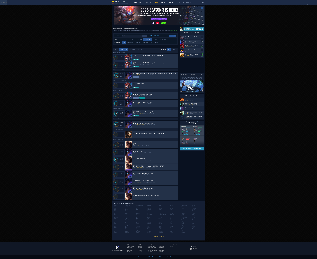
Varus (182, 222)
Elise (126, 216)
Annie (115, 216)
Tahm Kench (184, 205)
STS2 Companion (163, 251)
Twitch (182, 218)
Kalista (137, 222)
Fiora (126, 221)
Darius (126, 209)
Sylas (171, 231)
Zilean (193, 226)
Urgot (182, 221)
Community (171, 2)
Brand (115, 227)
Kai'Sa (137, 221)
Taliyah (182, 207)
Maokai (149, 223)
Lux (148, 219)
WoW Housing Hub (152, 250)
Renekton (160, 232)
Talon (182, 208)
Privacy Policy (148, 256)
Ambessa (116, 212)
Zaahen (194, 219)
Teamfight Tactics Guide (158, 236)
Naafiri (148, 232)
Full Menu (186, 2)
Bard (115, 223)
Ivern (137, 210)
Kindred (149, 205)
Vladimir (183, 232)
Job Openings (162, 256)
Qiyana (160, 223)
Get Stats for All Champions (192, 149)
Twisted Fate (184, 217)
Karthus (138, 225)
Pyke (159, 222)
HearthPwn (161, 247)
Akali (115, 208)
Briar (115, 230)
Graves (126, 230)
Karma (137, 223)
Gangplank (127, 225)
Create (135, 2)
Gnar (126, 227)
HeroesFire (140, 251)
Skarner (171, 225)
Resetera (140, 247)
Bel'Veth (115, 225)
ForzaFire (140, 250)
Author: (163, 49)
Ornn (159, 218)
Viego (182, 230)
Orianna (160, 217)
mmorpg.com (162, 244)
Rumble (171, 208)
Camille (115, 232)
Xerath (193, 210)
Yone (193, 214)
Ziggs (193, 225)
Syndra (171, 232)
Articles (179, 256)
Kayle (137, 228)
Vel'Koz (182, 226)
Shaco (171, 217)
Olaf (159, 216)
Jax (136, 214)
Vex (182, 227)
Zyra (193, 228)
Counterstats (130, 249)
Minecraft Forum (152, 247)
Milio (148, 227)
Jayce (137, 216)
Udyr (182, 219)
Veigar (182, 225)
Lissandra (149, 214)
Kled (148, 207)
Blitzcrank (116, 226)
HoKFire (171, 246)
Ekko (126, 214)
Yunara (193, 217)
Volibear (194, 205)
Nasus (159, 207)
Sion (171, 222)
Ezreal (126, 218)
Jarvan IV (138, 213)
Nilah (159, 212)
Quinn (159, 225)
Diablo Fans (162, 249)
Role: (115, 39)
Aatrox (115, 205)
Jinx (137, 218)
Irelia (137, 209)
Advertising (154, 256)
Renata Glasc (161, 231)
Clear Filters (172, 35)
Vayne (182, 223)
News (178, 2)
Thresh (182, 212)
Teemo (182, 210)
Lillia (148, 213)
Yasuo (193, 213)
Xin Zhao (194, 212)
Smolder (172, 226)
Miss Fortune (150, 228)
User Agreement (139, 256)
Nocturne (160, 213)
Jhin (137, 217)
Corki (126, 208)
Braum (115, 228)
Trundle (183, 214)
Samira (171, 210)
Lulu (148, 218)
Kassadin (138, 226)
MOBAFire (129, 244)
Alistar (115, 210)
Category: (117, 42)
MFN (4, 2)
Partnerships (169, 256)
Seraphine (172, 214)
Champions (148, 2)
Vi (181, 228)
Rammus (160, 227)
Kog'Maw (149, 208)
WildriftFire (129, 250)
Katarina (138, 227)
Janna (137, 212)
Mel (148, 226)
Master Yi (149, 225)
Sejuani (171, 212)
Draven (126, 213)
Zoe (193, 227)
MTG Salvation (151, 246)
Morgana (149, 231)
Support (175, 256)
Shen (171, 218)
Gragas (126, 228)
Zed (193, 222)
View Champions (153, 35)
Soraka (171, 228)
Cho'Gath (127, 207)
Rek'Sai (160, 228)
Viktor (182, 231)
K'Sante (138, 219)
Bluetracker (161, 246)
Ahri (115, 207)
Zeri (193, 223)
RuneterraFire (130, 251)
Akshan (115, 209)
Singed (171, 221)
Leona (148, 212)
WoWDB (150, 249)
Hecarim (127, 232)
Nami (159, 205)
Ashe (115, 218)
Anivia (115, 214)
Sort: (115, 49)
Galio (126, 223)
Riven (171, 207)
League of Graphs (131, 246)
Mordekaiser (150, 230)
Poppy (159, 221)
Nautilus (160, 208)
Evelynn (126, 217)
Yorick (193, 216)
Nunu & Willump (162, 214)
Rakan (159, 226)
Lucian (148, 217)
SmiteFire (140, 244)
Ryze (171, 209)
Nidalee (160, 210)
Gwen (126, 231)
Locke (148, 216)
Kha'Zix (137, 232)
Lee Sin (149, 210)
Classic (156, 2)
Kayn (137, 230)
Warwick (194, 207)
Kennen (138, 231)
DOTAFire (140, 246)
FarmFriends (141, 249)
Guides (141, 2)
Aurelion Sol (116, 219)
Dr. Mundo (127, 212)
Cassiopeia (127, 205)
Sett (171, 216)
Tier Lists (163, 2)
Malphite (149, 221)
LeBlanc (149, 209)
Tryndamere (184, 216)
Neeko (159, 209)
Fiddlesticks (127, 219)
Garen (126, 226)
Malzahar (149, 222)
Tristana (183, 213)
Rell (159, 230)
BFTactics (150, 244)
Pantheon (160, 219)
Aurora (115, 221)
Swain (171, 230)
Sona (171, 227)
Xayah (193, 209)
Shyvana (172, 219)
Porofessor (129, 247)
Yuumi (193, 218)
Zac (193, 221)
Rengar (171, 205)
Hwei (137, 207)
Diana (126, 210)
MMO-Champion (152, 251)
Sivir (171, 223)
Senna (171, 213)
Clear (145, 36)
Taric (182, 209)
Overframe (161, 250)
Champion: (117, 36)
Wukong (194, 208)
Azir (114, 222)
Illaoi (137, 208)
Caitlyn (115, 231)
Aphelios (116, 217)
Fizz (126, 222)
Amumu (115, 213)
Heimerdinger (139, 205)
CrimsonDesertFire (173, 244)
